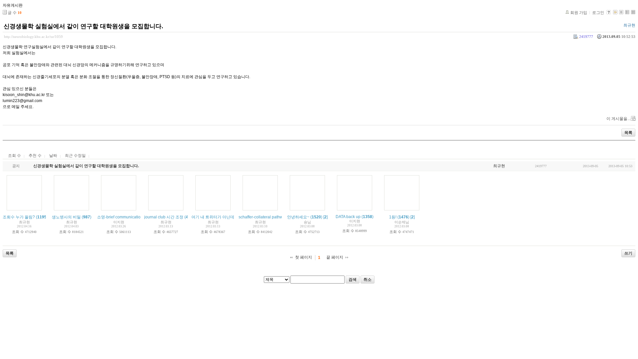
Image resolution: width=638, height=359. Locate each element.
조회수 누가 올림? (19, 217)
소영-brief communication (120, 217)
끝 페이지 (334, 257)
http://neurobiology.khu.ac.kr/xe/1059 (33, 37)
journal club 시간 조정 (163, 217)
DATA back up (348, 216)
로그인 (598, 12)
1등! (392, 217)
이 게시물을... (618, 118)
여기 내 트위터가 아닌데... (214, 217)
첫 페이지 (303, 257)
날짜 (53, 155)
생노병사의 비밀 (66, 217)
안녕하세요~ (298, 217)
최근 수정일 (75, 155)
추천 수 (35, 155)
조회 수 (14, 155)
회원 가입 (578, 12)
